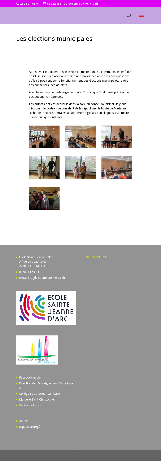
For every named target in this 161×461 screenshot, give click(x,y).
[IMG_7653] (44, 210)
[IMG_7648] (44, 179)
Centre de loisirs (30, 405)
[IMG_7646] (116, 148)
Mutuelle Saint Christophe (36, 399)
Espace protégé (29, 427)
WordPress (111, 455)
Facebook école (30, 377)
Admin (23, 421)
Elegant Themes (68, 455)
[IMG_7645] (80, 148)
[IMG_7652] (116, 179)
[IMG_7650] (80, 179)
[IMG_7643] (44, 148)
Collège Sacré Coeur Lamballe (39, 394)
